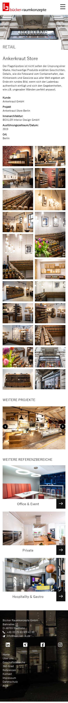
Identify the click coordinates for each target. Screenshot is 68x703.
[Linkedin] (7, 644)
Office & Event (28, 504)
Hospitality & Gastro (28, 597)
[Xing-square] (25, 644)
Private (27, 550)
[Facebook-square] (42, 644)
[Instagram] (60, 644)
